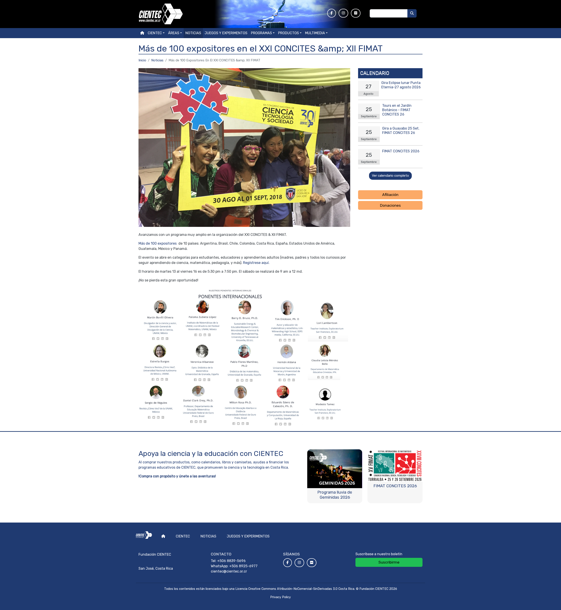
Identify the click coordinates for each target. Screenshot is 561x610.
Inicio (142, 60)
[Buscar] (412, 13)
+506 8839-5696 (231, 561)
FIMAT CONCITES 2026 (400, 151)
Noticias (193, 33)
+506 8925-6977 (243, 566)
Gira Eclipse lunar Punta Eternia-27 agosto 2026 (401, 85)
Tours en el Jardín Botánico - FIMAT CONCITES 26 (397, 109)
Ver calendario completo (390, 176)
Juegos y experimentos (226, 33)
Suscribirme (388, 562)
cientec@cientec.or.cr (229, 571)
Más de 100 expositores (158, 243)
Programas (261, 33)
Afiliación (390, 194)
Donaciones (390, 205)
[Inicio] (230, 14)
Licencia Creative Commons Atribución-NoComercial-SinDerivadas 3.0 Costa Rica (294, 589)
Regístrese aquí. (256, 263)
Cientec (183, 536)
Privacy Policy (280, 597)
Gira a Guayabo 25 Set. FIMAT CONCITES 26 (400, 130)
